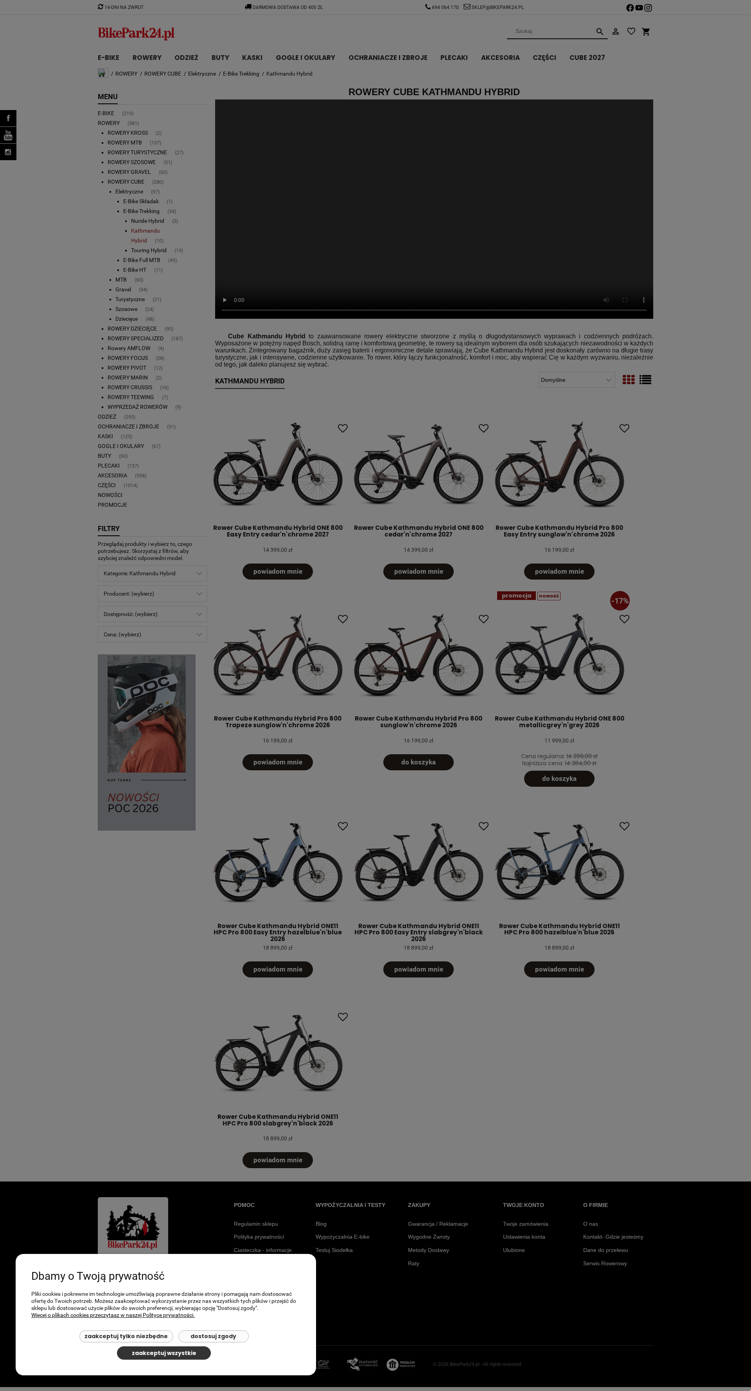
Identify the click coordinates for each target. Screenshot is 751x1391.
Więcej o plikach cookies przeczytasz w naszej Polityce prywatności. (113, 1315)
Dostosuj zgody (213, 1336)
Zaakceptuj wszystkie (164, 1353)
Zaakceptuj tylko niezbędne (126, 1336)
